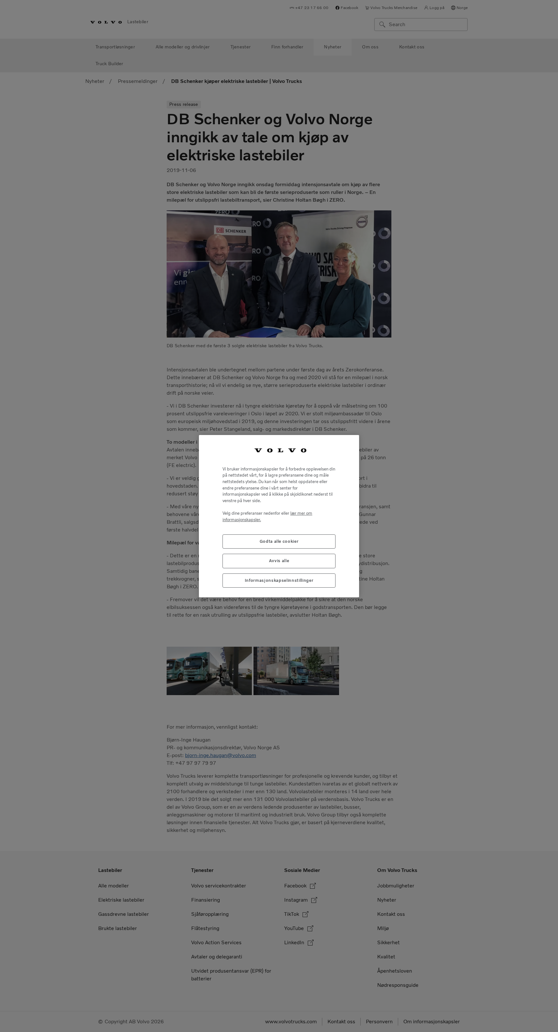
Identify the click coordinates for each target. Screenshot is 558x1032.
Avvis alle (279, 560)
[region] (279, 516)
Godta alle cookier (279, 541)
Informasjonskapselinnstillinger (279, 580)
